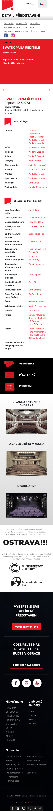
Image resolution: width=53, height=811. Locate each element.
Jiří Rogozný (34, 321)
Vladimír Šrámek (36, 156)
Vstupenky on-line (26, 626)
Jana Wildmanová (37, 331)
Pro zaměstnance (14, 772)
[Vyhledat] (29, 808)
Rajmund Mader (36, 301)
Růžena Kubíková (36, 338)
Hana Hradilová (35, 222)
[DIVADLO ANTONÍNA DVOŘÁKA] (26, 421)
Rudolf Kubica (35, 324)
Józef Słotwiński (36, 136)
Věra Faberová (35, 160)
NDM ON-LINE (13, 720)
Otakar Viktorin (35, 241)
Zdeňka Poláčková (37, 217)
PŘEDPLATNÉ (27, 374)
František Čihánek (37, 169)
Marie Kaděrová (36, 328)
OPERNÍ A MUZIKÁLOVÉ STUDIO (30, 31)
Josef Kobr (33, 210)
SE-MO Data (32, 802)
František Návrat (36, 226)
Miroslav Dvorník (36, 315)
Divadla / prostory (15, 768)
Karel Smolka (34, 289)
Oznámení (31, 772)
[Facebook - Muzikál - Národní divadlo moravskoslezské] (6, 35)
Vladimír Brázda (36, 143)
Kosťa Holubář (35, 294)
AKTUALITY (30, 27)
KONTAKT (10, 740)
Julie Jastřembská (37, 165)
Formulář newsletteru (26, 664)
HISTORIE (8, 31)
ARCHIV (10, 736)
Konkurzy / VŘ (13, 764)
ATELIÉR (10, 732)
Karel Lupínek (35, 274)
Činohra (32, 715)
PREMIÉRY (35, 23)
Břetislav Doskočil (37, 318)
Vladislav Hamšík (36, 140)
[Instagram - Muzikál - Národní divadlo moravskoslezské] (13, 35)
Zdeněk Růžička (36, 234)
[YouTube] (18, 808)
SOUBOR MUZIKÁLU (13, 27)
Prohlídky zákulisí (34, 756)
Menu (28, 3)
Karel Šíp (32, 282)
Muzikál (32, 723)
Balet (30, 719)
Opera (31, 711)
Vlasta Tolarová (36, 264)
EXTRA (9, 728)
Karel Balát (33, 182)
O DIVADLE (11, 724)
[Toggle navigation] (42, 4)
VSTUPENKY (26, 363)
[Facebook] (12, 808)
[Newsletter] (35, 808)
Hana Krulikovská (36, 335)
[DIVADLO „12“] (26, 505)
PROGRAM (9, 23)
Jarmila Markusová (37, 187)
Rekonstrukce (33, 760)
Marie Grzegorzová (37, 306)
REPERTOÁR (21, 23)
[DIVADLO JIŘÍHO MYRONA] (26, 463)
